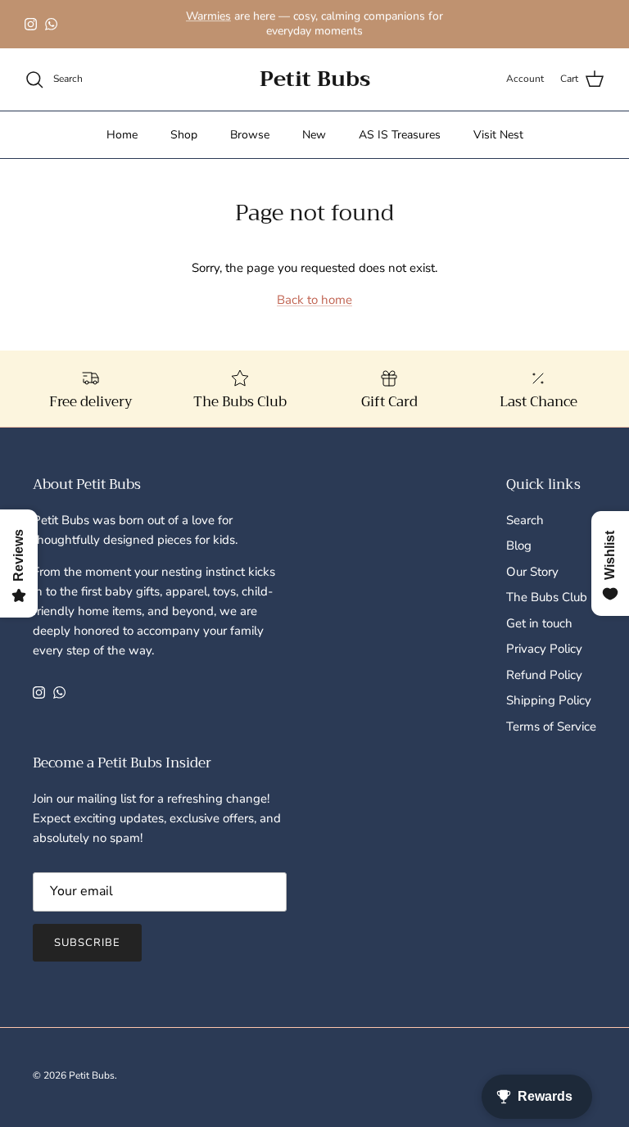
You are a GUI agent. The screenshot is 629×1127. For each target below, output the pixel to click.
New (314, 135)
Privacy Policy (544, 648)
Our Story (532, 572)
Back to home (314, 300)
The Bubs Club (546, 597)
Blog (519, 545)
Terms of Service (551, 726)
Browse (249, 135)
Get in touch (539, 623)
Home (122, 135)
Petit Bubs (92, 1075)
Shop (183, 135)
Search (525, 520)
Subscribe (87, 942)
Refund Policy (544, 675)
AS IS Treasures (400, 135)
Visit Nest (498, 135)
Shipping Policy (548, 700)
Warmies (208, 16)
